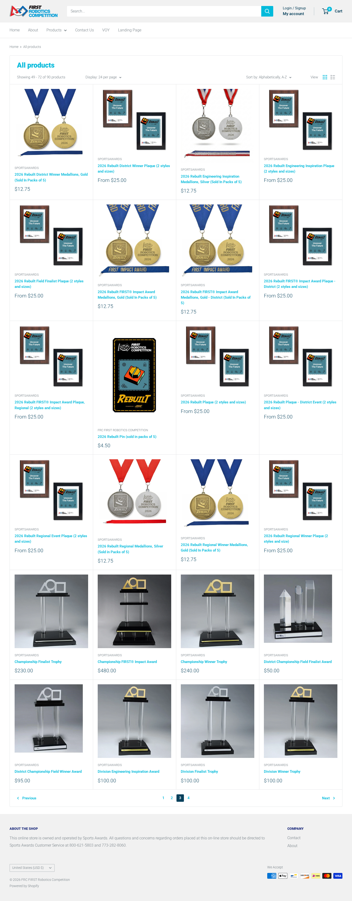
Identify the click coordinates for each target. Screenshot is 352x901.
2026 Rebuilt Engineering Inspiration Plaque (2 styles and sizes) (299, 169)
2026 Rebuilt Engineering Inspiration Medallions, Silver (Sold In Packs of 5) (211, 179)
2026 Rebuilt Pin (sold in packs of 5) (127, 437)
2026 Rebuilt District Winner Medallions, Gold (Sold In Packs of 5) (51, 177)
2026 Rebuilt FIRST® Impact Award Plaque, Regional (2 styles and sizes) (50, 405)
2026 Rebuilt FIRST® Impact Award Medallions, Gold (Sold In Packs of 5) (127, 295)
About (33, 30)
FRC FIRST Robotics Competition (123, 430)
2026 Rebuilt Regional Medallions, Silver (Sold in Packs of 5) (130, 549)
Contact (294, 838)
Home (15, 30)
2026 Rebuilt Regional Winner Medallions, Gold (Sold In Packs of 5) (214, 547)
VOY (106, 30)
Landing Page (129, 30)
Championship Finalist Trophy (38, 662)
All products (32, 47)
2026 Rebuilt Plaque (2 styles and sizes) (213, 402)
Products (54, 30)
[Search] (267, 11)
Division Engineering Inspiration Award (128, 771)
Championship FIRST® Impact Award (127, 662)
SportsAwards (27, 168)
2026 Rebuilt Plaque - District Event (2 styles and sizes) (300, 405)
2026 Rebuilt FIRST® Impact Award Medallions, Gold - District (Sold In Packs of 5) (215, 297)
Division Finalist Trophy (199, 771)
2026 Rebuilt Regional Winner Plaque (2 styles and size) (296, 539)
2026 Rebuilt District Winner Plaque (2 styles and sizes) (134, 169)
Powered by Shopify (24, 886)
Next (326, 798)
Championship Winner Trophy (204, 662)
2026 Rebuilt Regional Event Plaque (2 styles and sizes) (51, 539)
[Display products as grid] (325, 77)
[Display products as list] (333, 77)
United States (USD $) (28, 868)
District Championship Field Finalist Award (298, 662)
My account (293, 13)
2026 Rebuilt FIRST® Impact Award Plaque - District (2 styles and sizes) (299, 284)
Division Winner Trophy (282, 771)
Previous (29, 798)
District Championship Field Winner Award (48, 771)
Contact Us (84, 30)
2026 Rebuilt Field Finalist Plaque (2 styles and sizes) (49, 284)
